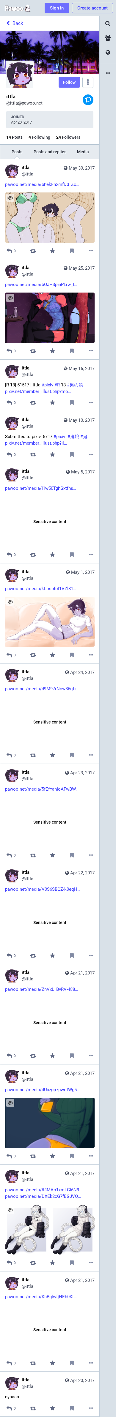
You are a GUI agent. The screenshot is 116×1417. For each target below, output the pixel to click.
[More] (91, 250)
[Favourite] (52, 250)
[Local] (108, 38)
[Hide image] (10, 198)
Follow (69, 82)
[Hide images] (10, 1210)
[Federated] (108, 52)
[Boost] (32, 250)
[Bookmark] (71, 250)
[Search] (108, 23)
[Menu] (87, 82)
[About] (108, 73)
